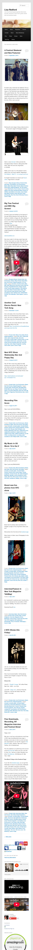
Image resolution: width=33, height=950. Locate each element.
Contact (6, 32)
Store (21, 36)
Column (24, 29)
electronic (21, 338)
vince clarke (7, 345)
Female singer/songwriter (14, 288)
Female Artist (23, 183)
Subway (17, 478)
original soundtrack (19, 433)
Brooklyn (6, 819)
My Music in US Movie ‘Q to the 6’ (11, 444)
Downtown (6, 574)
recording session (12, 435)
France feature (17, 189)
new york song (10, 291)
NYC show (6, 392)
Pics (6, 36)
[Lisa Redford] (5, 927)
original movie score (21, 432)
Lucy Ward (7, 289)
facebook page (24, 532)
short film (6, 478)
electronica (7, 339)
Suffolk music (17, 292)
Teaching (7, 39)
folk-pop (24, 389)
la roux (26, 339)
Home (6, 29)
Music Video (20, 289)
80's (19, 336)
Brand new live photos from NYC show (11, 488)
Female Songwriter (20, 427)
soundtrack (7, 436)
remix (11, 344)
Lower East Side (24, 579)
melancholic (19, 341)
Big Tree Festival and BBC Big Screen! (11, 206)
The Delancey (11, 754)
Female (20, 389)
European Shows (16, 183)
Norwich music (18, 291)
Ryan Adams (12, 828)
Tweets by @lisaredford (10, 857)
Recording (21, 335)
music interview (18, 193)
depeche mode (14, 338)
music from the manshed (10, 342)
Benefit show (15, 387)
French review (24, 189)
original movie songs (9, 433)
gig (19, 576)
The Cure (13, 830)
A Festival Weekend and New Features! (12, 51)
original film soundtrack (10, 432)
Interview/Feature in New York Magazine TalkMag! (12, 591)
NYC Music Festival (9, 827)
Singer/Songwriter (15, 187)
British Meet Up (8, 389)
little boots (13, 341)
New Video (24, 280)
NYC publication (18, 620)
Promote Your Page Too (9, 928)
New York (13, 195)
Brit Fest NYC (11, 750)
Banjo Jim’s (13, 689)
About (11, 29)
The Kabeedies (12, 294)
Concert (22, 573)
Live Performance (21, 184)
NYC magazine (10, 620)
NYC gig (26, 390)
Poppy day (12, 392)
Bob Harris (10, 189)
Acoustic (14, 283)
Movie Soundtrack (20, 467)
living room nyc (15, 579)
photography (7, 621)
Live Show (10, 390)
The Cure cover (19, 830)
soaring (24, 344)
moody (24, 341)
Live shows (17, 192)
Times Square (19, 294)
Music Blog (10, 186)
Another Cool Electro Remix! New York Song (12, 305)
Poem (20, 477)
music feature (13, 618)
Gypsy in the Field (8, 190)
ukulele (25, 580)
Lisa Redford (10, 9)
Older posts (7, 836)
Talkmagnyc (23, 621)
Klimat (6, 390)
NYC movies (16, 477)
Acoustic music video (22, 283)
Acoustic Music (24, 426)
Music (12, 32)
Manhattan (16, 390)
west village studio (14, 436)
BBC (5, 285)
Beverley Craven (20, 285)
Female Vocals (20, 339)
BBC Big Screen (11, 285)
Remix (26, 335)
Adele (5, 818)
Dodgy (20, 286)
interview (13, 162)
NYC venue (17, 827)
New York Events (8, 282)
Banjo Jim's (12, 706)
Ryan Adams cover (20, 828)
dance (9, 338)
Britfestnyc (24, 818)
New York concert (22, 825)
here (11, 223)
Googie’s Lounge (14, 684)
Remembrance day (20, 392)
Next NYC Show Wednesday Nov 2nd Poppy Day (13, 355)
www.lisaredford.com (9, 235)
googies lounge (24, 576)
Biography (17, 29)
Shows (15, 36)
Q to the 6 (25, 477)
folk (9, 429)
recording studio (21, 435)
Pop (8, 344)
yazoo (12, 345)
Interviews (6, 184)
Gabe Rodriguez (19, 429)
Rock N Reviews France (22, 195)
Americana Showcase (15, 704)
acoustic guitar (8, 387)
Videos (13, 39)
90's (21, 336)
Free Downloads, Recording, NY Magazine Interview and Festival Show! (12, 723)
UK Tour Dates (23, 187)
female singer (13, 339)
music (22, 192)
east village (15, 389)
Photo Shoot (7, 187)
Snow (11, 292)
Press (10, 36)
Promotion (16, 621)
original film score (23, 430)
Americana (16, 573)
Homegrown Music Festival (19, 190)
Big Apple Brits (22, 387)
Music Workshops (20, 32)
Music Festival (17, 186)
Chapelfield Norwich (13, 286)
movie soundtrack (18, 475)
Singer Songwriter (17, 344)
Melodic (12, 475)
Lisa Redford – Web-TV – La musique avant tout (16, 174)
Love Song (13, 822)
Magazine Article (19, 617)
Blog (10, 183)
